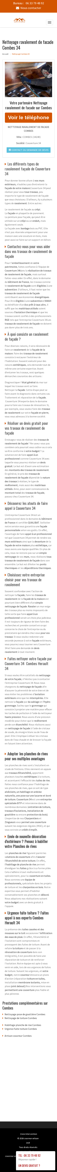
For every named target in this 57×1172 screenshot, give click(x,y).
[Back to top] (48, 1163)
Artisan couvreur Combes (18, 1035)
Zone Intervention (28, 1134)
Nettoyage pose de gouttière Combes (25, 1014)
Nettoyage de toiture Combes (21, 1018)
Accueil (5, 54)
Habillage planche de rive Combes (23, 1025)
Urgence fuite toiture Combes (21, 1028)
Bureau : (28, 3)
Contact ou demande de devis (29, 150)
